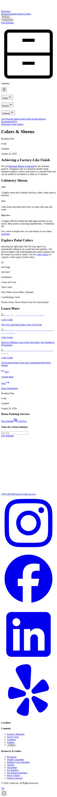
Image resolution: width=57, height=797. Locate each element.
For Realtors (12, 770)
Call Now (22, 421)
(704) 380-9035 (8, 494)
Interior (4, 14)
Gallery (27, 14)
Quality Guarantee (15, 759)
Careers (10, 742)
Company (11, 739)
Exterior (11, 14)
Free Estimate (7, 23)
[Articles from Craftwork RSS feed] (3, 789)
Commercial (7, 20)
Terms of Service (15, 778)
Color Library (17, 124)
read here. (5, 234)
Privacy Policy (13, 775)
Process (5, 17)
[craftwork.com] (28, 8)
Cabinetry (19, 14)
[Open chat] (4, 793)
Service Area (13, 737)
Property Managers (16, 734)
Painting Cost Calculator (18, 762)
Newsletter (12, 767)
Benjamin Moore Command (21, 166)
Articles (10, 765)
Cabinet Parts (18, 119)
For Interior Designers (17, 773)
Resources (6, 11)
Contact (11, 745)
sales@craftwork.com (26, 494)
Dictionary (6, 124)
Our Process (6, 119)
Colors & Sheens (32, 119)
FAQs (14, 121)
